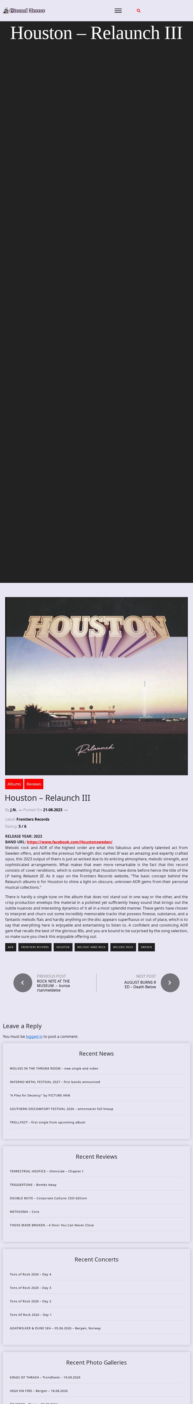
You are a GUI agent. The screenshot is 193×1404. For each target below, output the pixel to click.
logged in (34, 1036)
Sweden (146, 947)
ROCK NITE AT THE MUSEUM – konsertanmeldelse (53, 986)
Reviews (34, 784)
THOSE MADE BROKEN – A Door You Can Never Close (52, 1225)
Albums (14, 784)
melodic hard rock (91, 947)
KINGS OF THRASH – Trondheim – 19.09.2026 (45, 1377)
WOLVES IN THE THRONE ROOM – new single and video (54, 1068)
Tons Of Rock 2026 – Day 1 (31, 1315)
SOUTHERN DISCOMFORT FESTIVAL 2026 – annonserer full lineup (61, 1109)
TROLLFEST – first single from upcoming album (47, 1122)
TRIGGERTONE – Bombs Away (33, 1185)
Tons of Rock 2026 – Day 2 (30, 1301)
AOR (10, 947)
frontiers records (35, 947)
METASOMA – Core (24, 1211)
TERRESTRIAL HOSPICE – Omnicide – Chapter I (46, 1171)
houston (63, 947)
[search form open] (138, 11)
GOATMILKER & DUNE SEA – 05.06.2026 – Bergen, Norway (55, 1328)
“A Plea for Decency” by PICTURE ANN (40, 1095)
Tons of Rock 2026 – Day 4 (30, 1274)
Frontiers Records (32, 819)
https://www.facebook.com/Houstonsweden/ (70, 842)
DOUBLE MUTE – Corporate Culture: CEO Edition (48, 1198)
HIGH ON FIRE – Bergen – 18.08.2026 (39, 1391)
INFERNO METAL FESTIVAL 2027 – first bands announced (55, 1082)
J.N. (13, 809)
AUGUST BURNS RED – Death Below (140, 984)
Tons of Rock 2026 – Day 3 (30, 1288)
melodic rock (123, 947)
